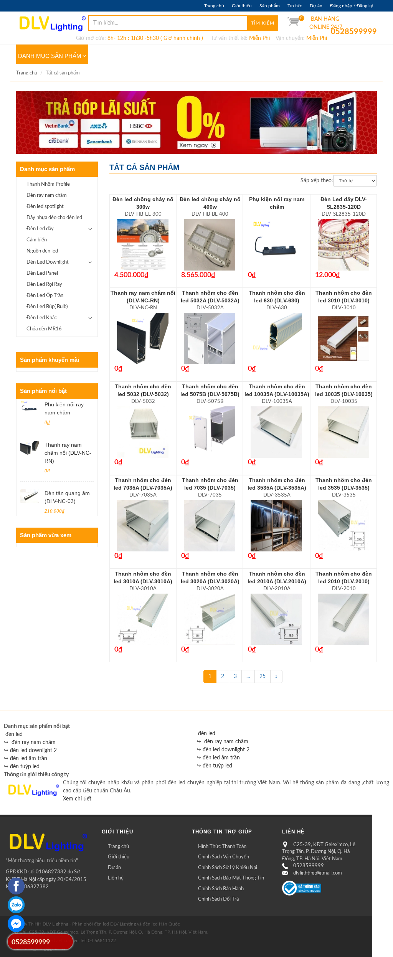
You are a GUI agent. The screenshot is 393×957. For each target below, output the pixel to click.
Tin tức (294, 5)
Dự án (316, 5)
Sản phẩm (269, 5)
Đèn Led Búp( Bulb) (47, 306)
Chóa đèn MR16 (44, 329)
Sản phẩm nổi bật (43, 391)
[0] (293, 23)
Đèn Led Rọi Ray (44, 284)
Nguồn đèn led (42, 251)
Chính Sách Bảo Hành (221, 888)
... (248, 676)
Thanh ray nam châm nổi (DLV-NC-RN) (68, 453)
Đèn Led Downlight (47, 262)
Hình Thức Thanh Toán (222, 846)
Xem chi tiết (77, 799)
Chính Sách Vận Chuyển (223, 857)
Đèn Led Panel (42, 273)
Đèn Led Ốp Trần (44, 295)
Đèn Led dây (40, 228)
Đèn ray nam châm (46, 195)
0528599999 (336, 32)
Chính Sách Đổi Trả (218, 899)
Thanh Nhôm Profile (48, 184)
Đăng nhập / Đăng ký (351, 5)
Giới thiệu (242, 5)
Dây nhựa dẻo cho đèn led (54, 217)
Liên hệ (116, 878)
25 (262, 676)
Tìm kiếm (262, 23)
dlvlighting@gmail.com (317, 873)
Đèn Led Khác (41, 317)
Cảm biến (36, 240)
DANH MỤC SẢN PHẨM (49, 56)
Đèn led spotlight (45, 206)
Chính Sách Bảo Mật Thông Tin (231, 878)
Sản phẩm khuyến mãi (49, 359)
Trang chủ (214, 5)
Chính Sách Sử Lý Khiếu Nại (227, 867)
